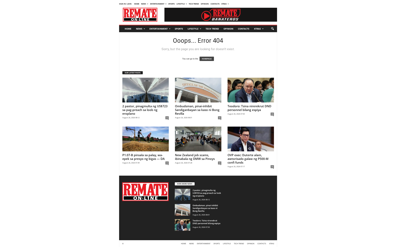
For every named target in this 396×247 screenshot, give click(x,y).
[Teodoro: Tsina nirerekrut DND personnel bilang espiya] (251, 90)
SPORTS (171, 4)
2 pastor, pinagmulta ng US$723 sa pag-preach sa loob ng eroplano (145, 110)
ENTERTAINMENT (157, 4)
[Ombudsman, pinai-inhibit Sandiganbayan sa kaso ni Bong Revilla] (198, 90)
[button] (272, 28)
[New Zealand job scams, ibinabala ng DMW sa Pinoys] (198, 139)
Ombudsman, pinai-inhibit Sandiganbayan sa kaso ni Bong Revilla (197, 110)
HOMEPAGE (207, 59)
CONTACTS (215, 4)
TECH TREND (194, 4)
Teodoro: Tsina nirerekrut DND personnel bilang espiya (249, 108)
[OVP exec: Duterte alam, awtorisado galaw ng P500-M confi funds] (251, 139)
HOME (136, 4)
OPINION (205, 4)
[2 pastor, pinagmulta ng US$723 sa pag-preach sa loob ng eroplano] (145, 90)
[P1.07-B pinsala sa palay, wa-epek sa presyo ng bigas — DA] (145, 139)
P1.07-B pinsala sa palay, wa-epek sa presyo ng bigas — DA (143, 157)
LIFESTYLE (180, 4)
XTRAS (224, 4)
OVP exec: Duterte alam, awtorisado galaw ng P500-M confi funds (248, 159)
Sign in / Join (125, 4)
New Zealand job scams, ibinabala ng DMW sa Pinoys (195, 157)
